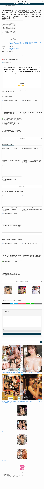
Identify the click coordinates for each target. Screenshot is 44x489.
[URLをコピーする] (38, 303)
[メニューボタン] (1, 1)
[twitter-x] (22, 479)
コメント (5, 315)
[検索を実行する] (41, 342)
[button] (6, 303)
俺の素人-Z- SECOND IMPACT (14, 49)
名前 (4, 329)
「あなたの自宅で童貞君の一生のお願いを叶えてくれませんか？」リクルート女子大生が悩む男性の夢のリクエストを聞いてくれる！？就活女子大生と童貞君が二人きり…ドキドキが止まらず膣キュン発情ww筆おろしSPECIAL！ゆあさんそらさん (25, 42)
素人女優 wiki (22, 1)
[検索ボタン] (42, 1)
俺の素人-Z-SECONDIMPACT (14, 48)
